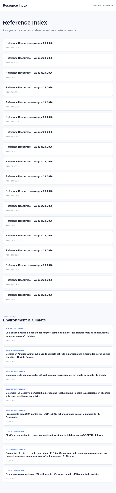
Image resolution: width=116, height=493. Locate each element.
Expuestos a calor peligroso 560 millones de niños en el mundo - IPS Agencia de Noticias (52, 474)
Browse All (108, 5)
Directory (96, 5)
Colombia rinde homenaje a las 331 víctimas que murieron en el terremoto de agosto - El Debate (56, 375)
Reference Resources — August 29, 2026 (29, 43)
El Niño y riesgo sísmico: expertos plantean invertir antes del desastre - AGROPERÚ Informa (54, 435)
